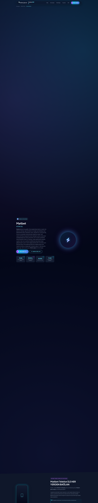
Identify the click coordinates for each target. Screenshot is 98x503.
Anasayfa (18, 6)
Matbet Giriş (23, 6)
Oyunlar (64, 2)
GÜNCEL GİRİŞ (75, 2)
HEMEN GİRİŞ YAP (36, 251)
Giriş (47, 2)
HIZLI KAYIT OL (23, 251)
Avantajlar (52, 2)
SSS (68, 2)
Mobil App (58, 2)
